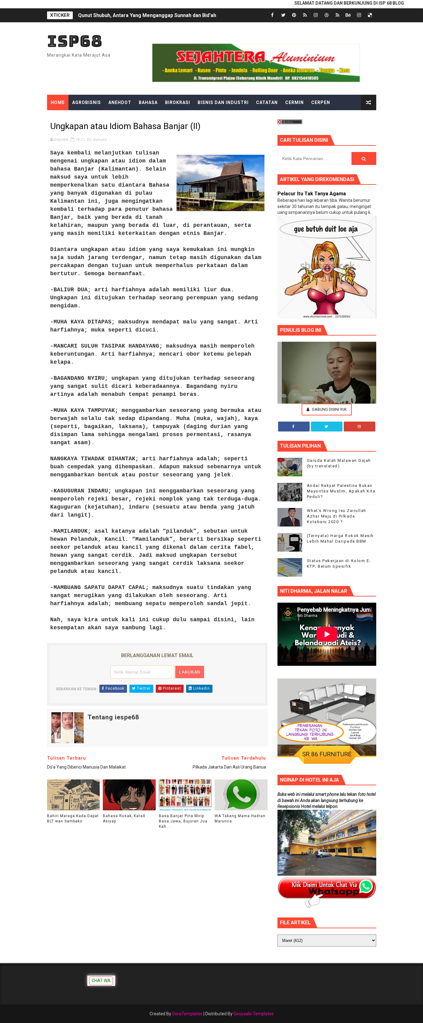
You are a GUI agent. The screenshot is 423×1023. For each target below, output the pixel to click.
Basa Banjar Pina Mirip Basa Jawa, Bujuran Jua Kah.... (183, 821)
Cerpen (320, 102)
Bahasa (148, 102)
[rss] (305, 15)
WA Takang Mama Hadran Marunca (240, 818)
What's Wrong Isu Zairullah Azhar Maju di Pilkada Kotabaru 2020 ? (336, 516)
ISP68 (74, 41)
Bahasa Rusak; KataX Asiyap (124, 818)
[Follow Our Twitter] (326, 426)
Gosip (202, 117)
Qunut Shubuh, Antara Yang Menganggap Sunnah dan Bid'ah (147, 15)
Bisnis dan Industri (223, 102)
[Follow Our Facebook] (294, 426)
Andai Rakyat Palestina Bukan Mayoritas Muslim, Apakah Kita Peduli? (341, 491)
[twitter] (283, 15)
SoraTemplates (187, 1013)
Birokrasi (177, 102)
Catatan (267, 102)
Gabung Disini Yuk (329, 409)
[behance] (348, 15)
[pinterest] (294, 15)
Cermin (294, 102)
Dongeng (62, 117)
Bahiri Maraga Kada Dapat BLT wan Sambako (73, 818)
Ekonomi (120, 117)
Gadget (178, 117)
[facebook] (272, 15)
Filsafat (150, 117)
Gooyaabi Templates (253, 1013)
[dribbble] (326, 15)
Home (58, 102)
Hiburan (227, 117)
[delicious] (370, 15)
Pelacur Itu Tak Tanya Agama (311, 194)
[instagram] (316, 15)
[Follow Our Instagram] (359, 426)
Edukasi (91, 117)
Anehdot (119, 102)
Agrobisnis (86, 102)
